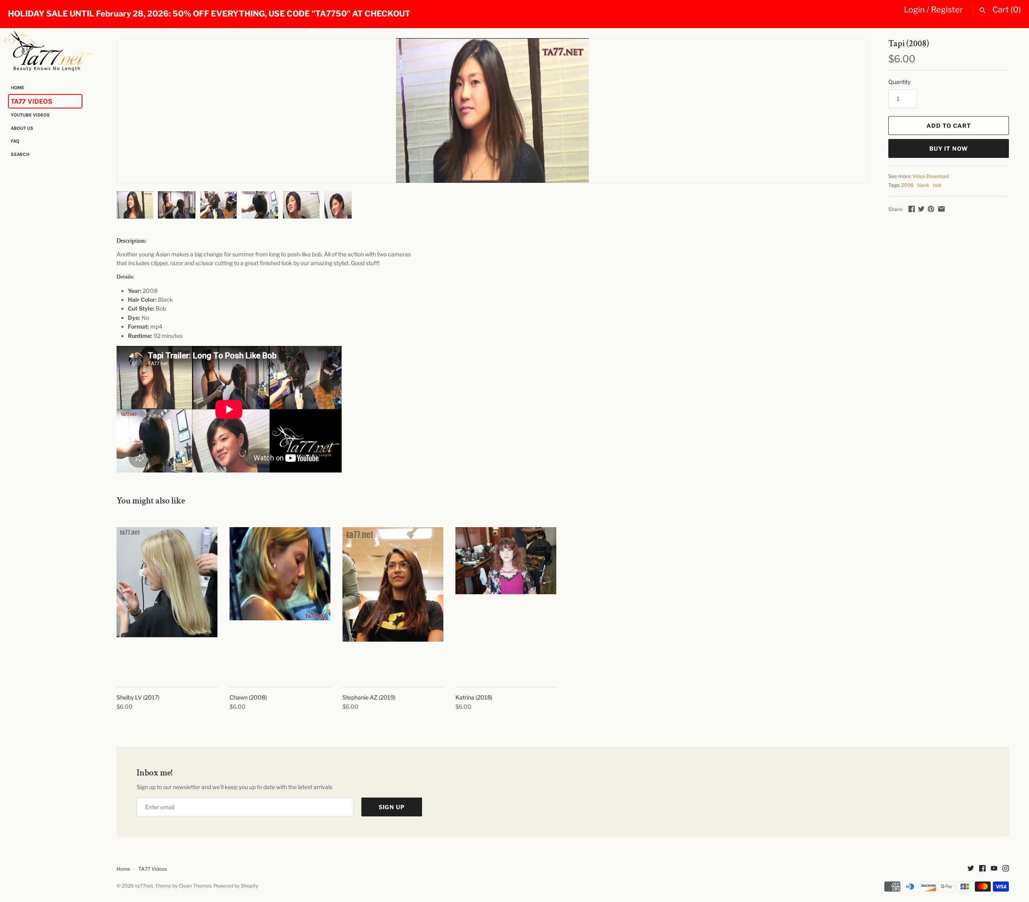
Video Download (930, 176)
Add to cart (949, 125)
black (923, 185)
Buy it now (948, 148)
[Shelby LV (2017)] (167, 603)
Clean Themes (195, 886)
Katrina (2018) (473, 697)
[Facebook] (982, 869)
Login (914, 9)
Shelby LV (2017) (138, 697)
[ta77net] (48, 50)
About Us (22, 128)
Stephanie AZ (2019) (369, 697)
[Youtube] (994, 869)
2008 (907, 185)
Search (20, 154)
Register (947, 9)
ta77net (144, 886)
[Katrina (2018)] (505, 603)
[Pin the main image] (931, 208)
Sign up (392, 807)
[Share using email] (941, 208)
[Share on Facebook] (911, 208)
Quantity (899, 81)
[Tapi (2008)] (492, 110)
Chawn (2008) (248, 697)
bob (937, 185)
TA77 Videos (31, 101)
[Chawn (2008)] (280, 603)
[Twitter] (971, 869)
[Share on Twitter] (921, 208)
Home (17, 87)
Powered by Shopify (235, 886)
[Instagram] (1005, 869)
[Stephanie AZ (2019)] (392, 603)
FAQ (15, 141)
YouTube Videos (30, 115)
